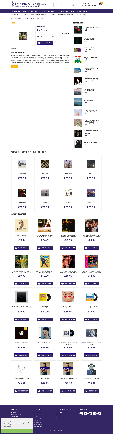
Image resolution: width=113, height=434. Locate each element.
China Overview (81, 14)
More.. (85, 11)
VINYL (79, 11)
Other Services (61, 14)
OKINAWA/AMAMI (40, 11)
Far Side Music (15, 14)
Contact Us (59, 414)
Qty (37, 36)
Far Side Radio (24, 14)
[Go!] (72, 5)
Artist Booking (34, 14)
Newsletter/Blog (43, 14)
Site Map (58, 418)
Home (12, 18)
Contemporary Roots (34, 18)
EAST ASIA (51, 11)
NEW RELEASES (16, 11)
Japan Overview (70, 14)
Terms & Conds (60, 412)
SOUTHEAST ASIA (62, 11)
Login (57, 416)
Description (14, 48)
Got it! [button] (17, 431)
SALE (24, 11)
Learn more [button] (7, 426)
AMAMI (26, 18)
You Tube (52, 14)
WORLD (72, 11)
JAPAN (30, 11)
